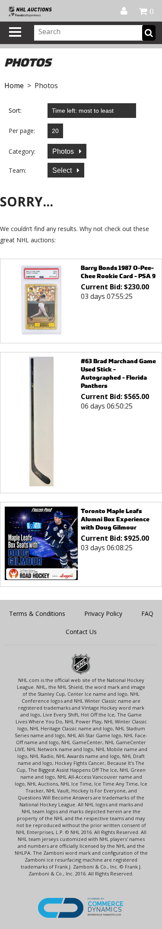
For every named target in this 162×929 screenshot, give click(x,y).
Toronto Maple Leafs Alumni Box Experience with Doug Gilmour (115, 519)
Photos (64, 151)
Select (62, 170)
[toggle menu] (15, 32)
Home (14, 85)
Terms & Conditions (37, 613)
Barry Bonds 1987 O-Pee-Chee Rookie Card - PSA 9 (118, 271)
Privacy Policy (103, 613)
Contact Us (81, 632)
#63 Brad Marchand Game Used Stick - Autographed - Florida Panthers (118, 373)
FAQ (147, 613)
